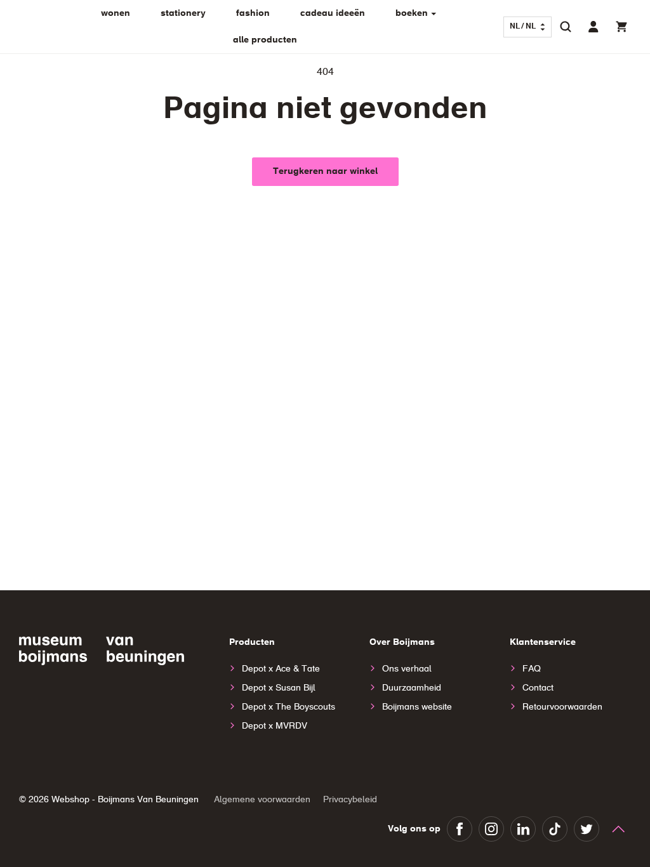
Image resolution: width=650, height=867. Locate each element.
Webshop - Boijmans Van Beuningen (125, 799)
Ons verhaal (407, 669)
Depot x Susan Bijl (278, 688)
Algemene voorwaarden (262, 799)
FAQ (531, 669)
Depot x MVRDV (274, 726)
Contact (538, 688)
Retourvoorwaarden (562, 707)
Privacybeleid (350, 799)
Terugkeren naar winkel (325, 171)
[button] (566, 27)
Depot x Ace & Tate (281, 669)
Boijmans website (417, 707)
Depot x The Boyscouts (288, 707)
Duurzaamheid (411, 688)
